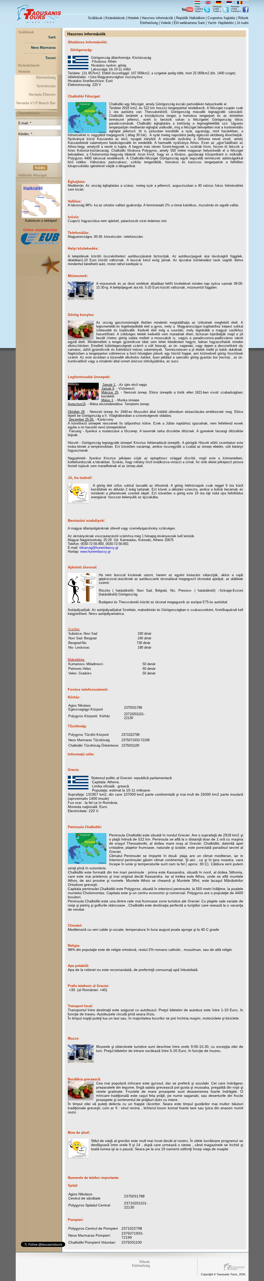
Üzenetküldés (29, 113)
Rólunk (243, 18)
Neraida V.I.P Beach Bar (36, 103)
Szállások (95, 18)
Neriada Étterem (42, 94)
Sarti (52, 37)
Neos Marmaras (43, 48)
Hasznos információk (157, 18)
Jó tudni (243, 23)
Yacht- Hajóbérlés (221, 23)
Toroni (50, 58)
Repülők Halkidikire (190, 18)
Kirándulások (115, 18)
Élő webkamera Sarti (189, 23)
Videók (166, 23)
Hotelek (133, 18)
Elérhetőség (149, 23)
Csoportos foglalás (221, 18)
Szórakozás (46, 86)
